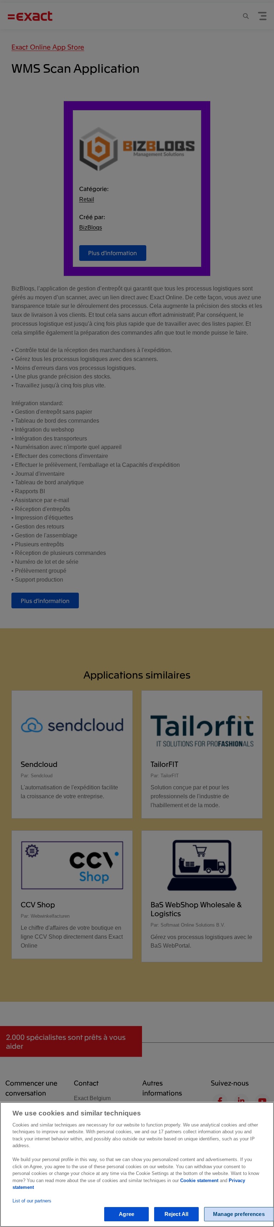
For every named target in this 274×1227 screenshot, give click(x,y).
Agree (126, 1214)
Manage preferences (239, 1214)
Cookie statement (199, 1180)
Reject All (176, 1214)
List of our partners (31, 1200)
